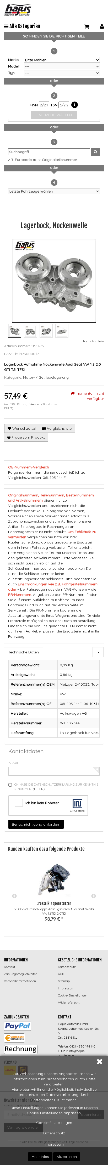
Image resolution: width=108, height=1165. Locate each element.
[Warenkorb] (86, 26)
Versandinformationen (20, 981)
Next (93, 896)
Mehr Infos (40, 1156)
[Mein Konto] (102, 26)
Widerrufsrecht (69, 1002)
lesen (39, 789)
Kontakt (9, 967)
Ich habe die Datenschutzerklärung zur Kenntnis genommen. (56, 786)
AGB (61, 974)
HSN (34, 105)
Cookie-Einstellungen (54, 1122)
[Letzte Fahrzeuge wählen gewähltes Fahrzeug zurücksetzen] (54, 191)
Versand (35, 404)
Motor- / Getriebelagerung (46, 377)
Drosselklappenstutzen (54, 903)
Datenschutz (54, 1133)
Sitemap (64, 981)
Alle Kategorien (24, 26)
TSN (54, 105)
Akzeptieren (67, 1156)
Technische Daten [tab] (23, 652)
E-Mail (13, 763)
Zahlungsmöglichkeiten (20, 974)
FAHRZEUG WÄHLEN (54, 115)
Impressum (54, 1144)
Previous (14, 896)
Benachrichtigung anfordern (36, 824)
